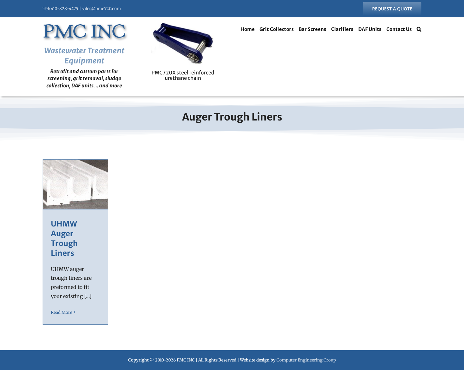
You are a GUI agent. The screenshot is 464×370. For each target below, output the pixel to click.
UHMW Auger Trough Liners (64, 238)
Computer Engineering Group (306, 360)
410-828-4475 (64, 8)
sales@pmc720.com (101, 8)
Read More (61, 312)
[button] (419, 30)
